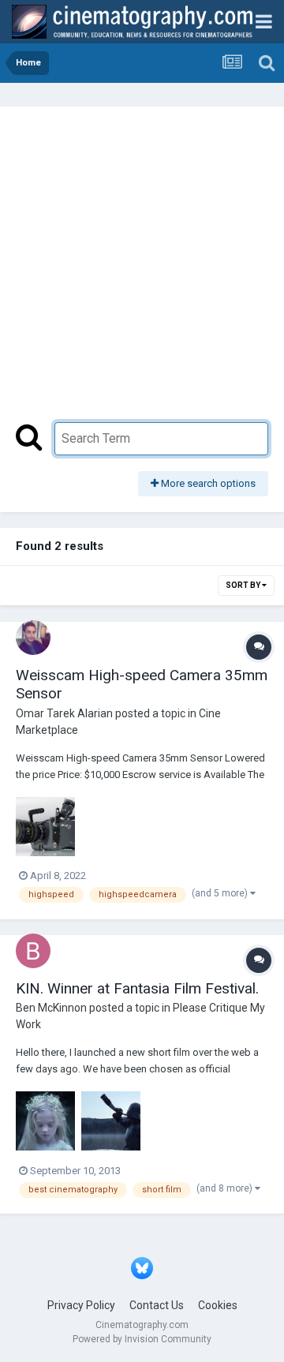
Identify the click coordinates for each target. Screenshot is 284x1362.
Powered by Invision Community (142, 1339)
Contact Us (156, 1305)
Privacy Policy (81, 1305)
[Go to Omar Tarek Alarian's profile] (33, 637)
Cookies (217, 1305)
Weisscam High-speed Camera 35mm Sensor (141, 684)
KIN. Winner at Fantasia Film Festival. (137, 988)
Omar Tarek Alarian (64, 713)
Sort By (244, 585)
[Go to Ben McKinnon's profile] (33, 951)
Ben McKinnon (51, 1007)
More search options (207, 483)
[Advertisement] (142, 272)
